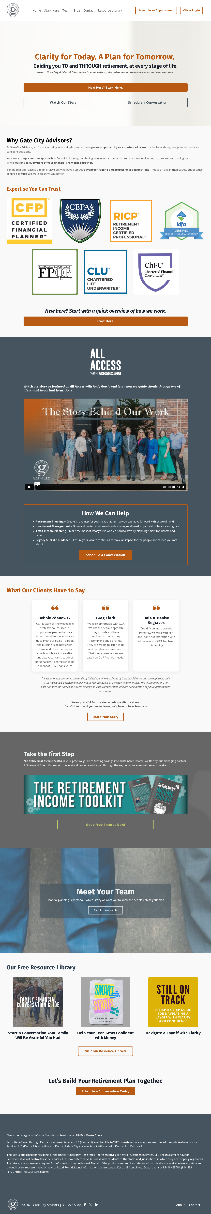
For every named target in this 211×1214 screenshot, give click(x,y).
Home (36, 10)
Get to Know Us (105, 910)
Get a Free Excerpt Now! (105, 824)
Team (66, 10)
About (180, 1205)
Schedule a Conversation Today (105, 1091)
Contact (89, 10)
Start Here (51, 10)
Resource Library (110, 10)
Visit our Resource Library (105, 1051)
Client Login (191, 10)
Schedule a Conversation (147, 102)
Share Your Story (105, 717)
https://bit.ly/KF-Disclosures (32, 1172)
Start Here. (105, 321)
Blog (77, 10)
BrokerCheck (94, 1135)
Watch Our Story (63, 102)
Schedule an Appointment (156, 10)
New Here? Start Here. (105, 87)
